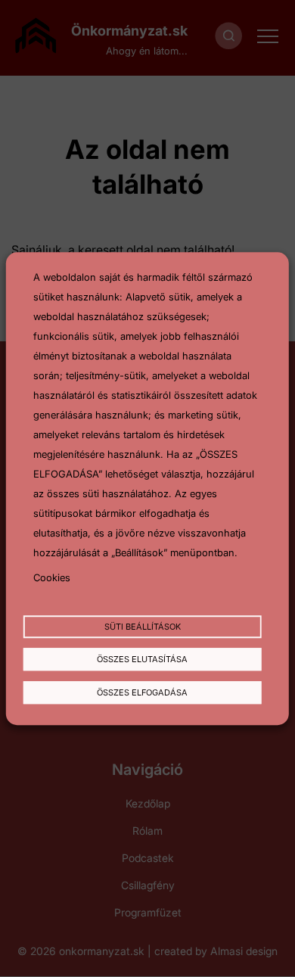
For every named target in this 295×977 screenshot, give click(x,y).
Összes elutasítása (142, 660)
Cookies (51, 577)
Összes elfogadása (142, 692)
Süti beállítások (142, 626)
